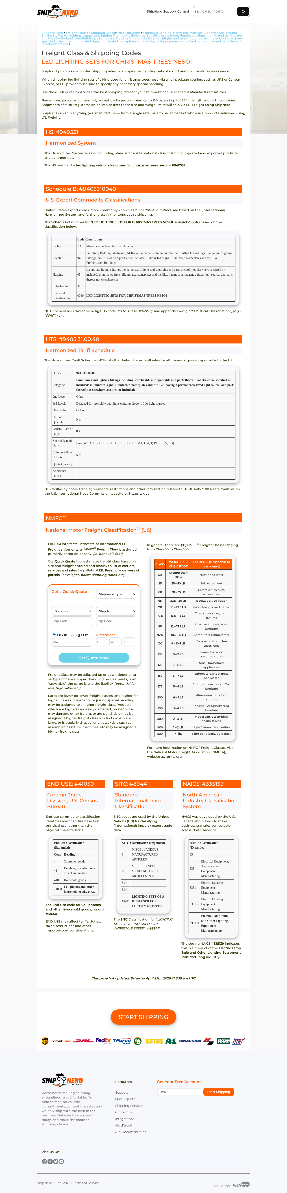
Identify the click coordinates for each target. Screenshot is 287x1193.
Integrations (124, 1119)
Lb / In (62, 635)
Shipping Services (129, 1106)
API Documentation (131, 1132)
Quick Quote (125, 1099)
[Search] (243, 11)
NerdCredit (124, 1125)
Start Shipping (218, 1092)
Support (121, 1092)
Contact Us (124, 1112)
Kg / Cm (82, 635)
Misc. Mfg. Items (128, 32)
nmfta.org (174, 757)
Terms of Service (86, 1183)
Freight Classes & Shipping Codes (90, 32)
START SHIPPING (143, 1017)
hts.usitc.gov (139, 493)
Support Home (52, 32)
